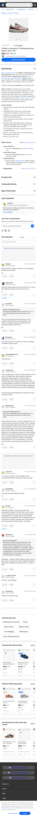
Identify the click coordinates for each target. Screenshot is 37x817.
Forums (10, 13)
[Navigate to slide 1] (16, 39)
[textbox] (16, 226)
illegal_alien (9, 282)
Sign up (6, 248)
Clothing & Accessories (11, 622)
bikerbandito (9, 405)
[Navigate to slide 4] (20, 39)
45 (5, 45)
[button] (8, 45)
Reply (11, 276)
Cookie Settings (12, 813)
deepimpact (9, 534)
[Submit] (3, 241)
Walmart (20, 672)
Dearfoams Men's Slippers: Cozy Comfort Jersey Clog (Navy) (23, 663)
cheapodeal (9, 370)
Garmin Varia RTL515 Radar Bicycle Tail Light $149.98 (23, 742)
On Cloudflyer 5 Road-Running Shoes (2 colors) (23, 701)
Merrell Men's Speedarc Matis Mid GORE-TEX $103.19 (9, 663)
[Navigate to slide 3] (19, 39)
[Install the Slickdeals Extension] (18, 767)
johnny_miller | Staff (30, 142)
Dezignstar (8, 337)
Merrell (4, 672)
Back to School (10, 9)
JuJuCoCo (8, 471)
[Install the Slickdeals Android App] (18, 772)
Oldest (22, 237)
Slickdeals (4, 13)
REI (19, 710)
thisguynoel (9, 591)
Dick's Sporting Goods (8, 73)
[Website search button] (31, 5)
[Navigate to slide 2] (17, 39)
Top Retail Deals (21, 9)
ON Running (23, 632)
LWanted (10, 203)
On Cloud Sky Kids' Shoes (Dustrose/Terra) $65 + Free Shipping (9, 701)
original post (18, 160)
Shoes (25, 622)
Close (25, 813)
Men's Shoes (8, 627)
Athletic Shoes (24, 627)
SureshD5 (8, 303)
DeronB (7, 506)
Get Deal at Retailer (18, 60)
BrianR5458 (9, 489)
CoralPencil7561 (10, 575)
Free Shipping (9, 632)
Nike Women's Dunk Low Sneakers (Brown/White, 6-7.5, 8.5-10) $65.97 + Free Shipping (9, 742)
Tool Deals (30, 9)
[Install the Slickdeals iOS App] (18, 777)
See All (33, 645)
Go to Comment (8, 212)
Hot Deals (15, 13)
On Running (6, 710)
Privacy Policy (5, 807)
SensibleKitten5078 (11, 354)
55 (20, 675)
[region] (18, 809)
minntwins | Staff (31, 168)
